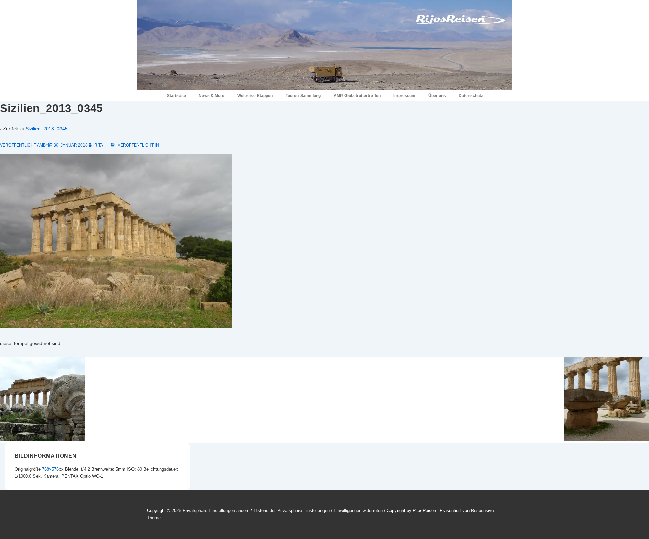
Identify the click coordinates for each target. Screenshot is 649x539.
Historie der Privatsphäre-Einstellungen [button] (292, 510)
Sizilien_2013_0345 (47, 128)
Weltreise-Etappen (255, 95)
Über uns (437, 95)
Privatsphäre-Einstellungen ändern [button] (216, 510)
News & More (211, 95)
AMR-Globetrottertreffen (357, 95)
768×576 (50, 469)
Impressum (404, 95)
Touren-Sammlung (303, 95)
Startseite (176, 95)
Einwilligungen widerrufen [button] (358, 510)
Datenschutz (471, 95)
